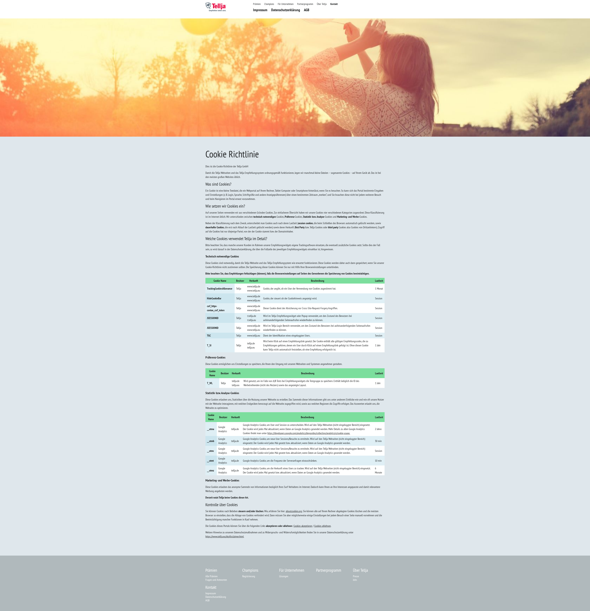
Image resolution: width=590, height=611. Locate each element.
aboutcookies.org (294, 511)
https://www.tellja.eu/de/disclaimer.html (224, 536)
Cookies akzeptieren (302, 526)
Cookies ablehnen (322, 526)
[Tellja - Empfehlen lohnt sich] (215, 10)
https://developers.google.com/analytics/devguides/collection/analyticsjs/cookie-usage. (308, 433)
